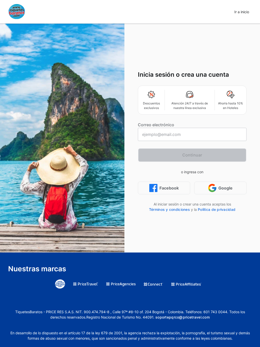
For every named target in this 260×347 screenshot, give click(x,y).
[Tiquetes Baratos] (16, 11)
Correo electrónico (156, 125)
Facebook (169, 188)
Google (225, 188)
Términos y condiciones (169, 209)
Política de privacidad (216, 209)
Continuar (192, 154)
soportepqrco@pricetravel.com (182, 317)
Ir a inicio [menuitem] (241, 12)
